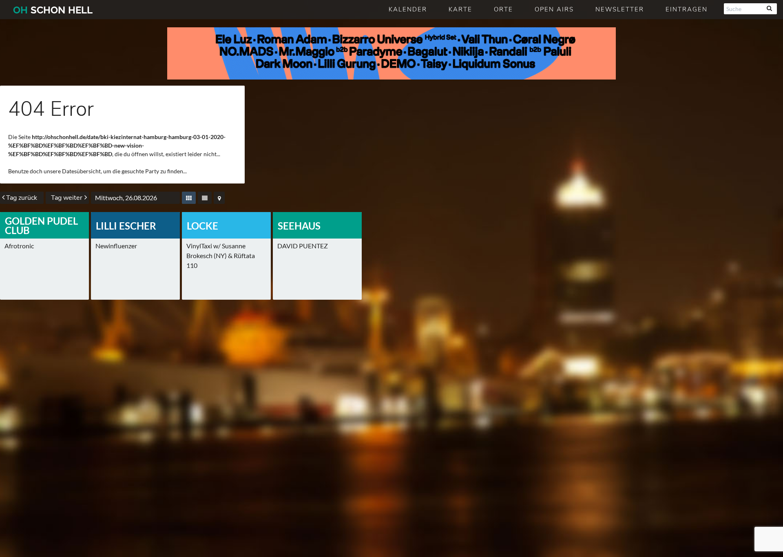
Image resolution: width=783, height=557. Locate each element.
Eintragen (687, 9)
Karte (460, 9)
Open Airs (554, 9)
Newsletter (619, 9)
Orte (503, 9)
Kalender (408, 9)
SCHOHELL (53, 10)
